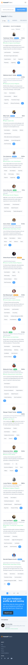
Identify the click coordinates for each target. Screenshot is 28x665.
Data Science (6, 309)
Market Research (14, 207)
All (8, 20)
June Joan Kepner (8, 520)
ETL (5, 583)
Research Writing (14, 507)
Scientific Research (8, 504)
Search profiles (21, 9)
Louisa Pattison (7, 483)
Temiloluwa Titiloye (8, 38)
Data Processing (7, 143)
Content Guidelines (5, 653)
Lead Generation (7, 52)
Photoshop (6, 62)
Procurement (6, 539)
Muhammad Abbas (8, 451)
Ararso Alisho (6, 224)
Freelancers (23, 20)
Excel (14, 59)
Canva (5, 93)
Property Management (17, 211)
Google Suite (12, 177)
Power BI (6, 177)
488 (18, 593)
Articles (17, 501)
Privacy (2, 650)
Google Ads (20, 59)
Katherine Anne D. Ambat (9, 75)
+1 (22, 103)
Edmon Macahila (7, 190)
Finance (5, 319)
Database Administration (9, 435)
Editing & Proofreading (15, 103)
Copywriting (13, 62)
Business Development (8, 390)
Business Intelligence (8, 467)
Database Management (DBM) (17, 316)
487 (14, 593)
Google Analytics (7, 59)
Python (15, 279)
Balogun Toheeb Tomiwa (9, 412)
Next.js (5, 241)
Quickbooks (6, 140)
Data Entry (20, 170)
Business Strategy (16, 346)
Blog (2, 644)
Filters (4, 20)
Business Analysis (8, 279)
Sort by (12, 29)
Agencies (14, 20)
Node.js (19, 238)
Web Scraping (11, 174)
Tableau (17, 174)
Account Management (15, 140)
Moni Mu (5, 332)
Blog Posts (6, 507)
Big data (5, 546)
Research (6, 103)
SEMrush (15, 96)
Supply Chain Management (17, 539)
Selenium (16, 241)
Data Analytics (16, 52)
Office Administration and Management (12, 136)
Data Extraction (14, 353)
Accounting (15, 130)
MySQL (14, 272)
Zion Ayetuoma (7, 156)
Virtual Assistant (7, 133)
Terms (2, 648)
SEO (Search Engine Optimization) (11, 55)
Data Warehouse (7, 428)
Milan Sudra (6, 116)
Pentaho (15, 428)
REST (10, 241)
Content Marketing (7, 397)
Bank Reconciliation (8, 543)
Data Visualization (17, 397)
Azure (21, 467)
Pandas (5, 170)
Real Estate (6, 207)
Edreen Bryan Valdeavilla (9, 257)
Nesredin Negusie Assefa (10, 559)
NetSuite (21, 130)
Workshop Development (9, 501)
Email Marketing (13, 319)
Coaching (6, 497)
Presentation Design (15, 99)
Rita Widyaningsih (8, 295)
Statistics (14, 431)
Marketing (16, 349)
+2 (18, 62)
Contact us (3, 646)
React (21, 241)
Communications (7, 96)
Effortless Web (8, 624)
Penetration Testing (8, 577)
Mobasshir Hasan (8, 369)
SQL (5, 174)
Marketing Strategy (8, 349)
